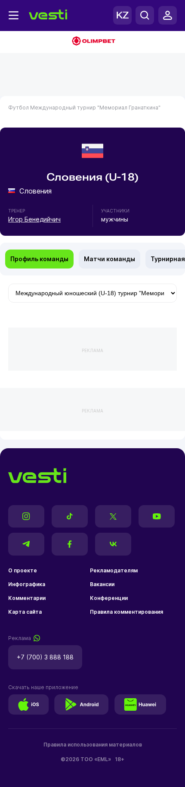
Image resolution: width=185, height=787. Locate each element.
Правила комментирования (126, 612)
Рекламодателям (114, 570)
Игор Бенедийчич (34, 219)
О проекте (22, 570)
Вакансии (102, 584)
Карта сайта (25, 612)
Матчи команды (109, 258)
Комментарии (27, 598)
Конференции (109, 598)
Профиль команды (39, 258)
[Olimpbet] (92, 42)
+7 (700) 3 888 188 (45, 657)
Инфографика (26, 584)
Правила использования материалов (92, 744)
